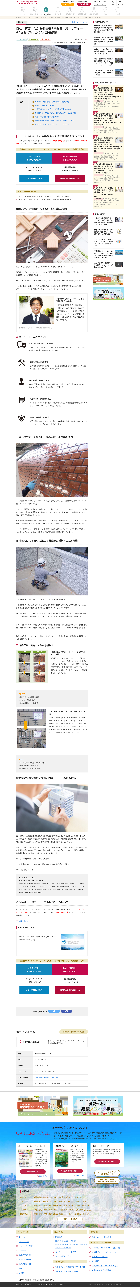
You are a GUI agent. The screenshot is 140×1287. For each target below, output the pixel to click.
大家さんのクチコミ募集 (101, 1270)
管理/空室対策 (70, 14)
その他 (118, 14)
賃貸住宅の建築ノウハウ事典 (66, 1271)
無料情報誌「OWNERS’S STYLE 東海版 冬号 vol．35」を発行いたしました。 (62, 1201)
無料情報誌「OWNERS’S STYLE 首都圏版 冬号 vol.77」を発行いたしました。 (63, 1197)
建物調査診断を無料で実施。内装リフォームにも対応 (54, 120)
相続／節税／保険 (26, 1264)
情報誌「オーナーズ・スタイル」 (105, 1252)
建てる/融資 (34, 14)
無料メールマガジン (100, 1257)
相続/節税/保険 (94, 14)
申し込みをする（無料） (70, 1171)
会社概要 (95, 1261)
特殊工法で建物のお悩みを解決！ (47, 117)
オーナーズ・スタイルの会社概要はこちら (107, 1173)
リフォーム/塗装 (46, 14)
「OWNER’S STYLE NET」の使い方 (106, 1248)
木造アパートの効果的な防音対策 (65, 1241)
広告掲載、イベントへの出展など (105, 1266)
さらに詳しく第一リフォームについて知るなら (52, 124)
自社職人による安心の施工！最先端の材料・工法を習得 (55, 113)
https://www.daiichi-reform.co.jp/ (46, 1077)
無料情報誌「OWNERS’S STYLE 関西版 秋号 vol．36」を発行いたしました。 (62, 1205)
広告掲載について (30, 1284)
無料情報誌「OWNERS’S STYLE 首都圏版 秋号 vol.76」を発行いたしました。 (63, 1210)
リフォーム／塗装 (26, 1246)
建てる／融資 (24, 1242)
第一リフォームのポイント (45, 105)
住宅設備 (58, 14)
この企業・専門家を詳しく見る (73, 1032)
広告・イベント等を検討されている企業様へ (107, 1180)
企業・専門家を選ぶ (63, 1256)
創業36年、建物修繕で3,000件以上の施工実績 (52, 102)
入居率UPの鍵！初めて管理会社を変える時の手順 (71, 1244)
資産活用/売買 (82, 14)
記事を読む (59, 1237)
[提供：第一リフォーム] (80, 22)
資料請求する (23, 921)
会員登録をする (33, 1171)
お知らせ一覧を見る (70, 1219)
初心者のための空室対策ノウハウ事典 (70, 1267)
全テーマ (22, 14)
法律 (105, 14)
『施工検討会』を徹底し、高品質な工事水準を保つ (54, 109)
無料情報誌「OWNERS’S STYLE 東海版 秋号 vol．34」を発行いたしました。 (62, 1214)
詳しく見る (43, 1176)
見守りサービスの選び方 (63, 1248)
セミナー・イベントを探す (65, 1252)
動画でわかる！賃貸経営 (101, 1237)
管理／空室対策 (25, 1255)
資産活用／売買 (25, 1260)
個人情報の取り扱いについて (47, 1284)
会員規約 (62, 1284)
